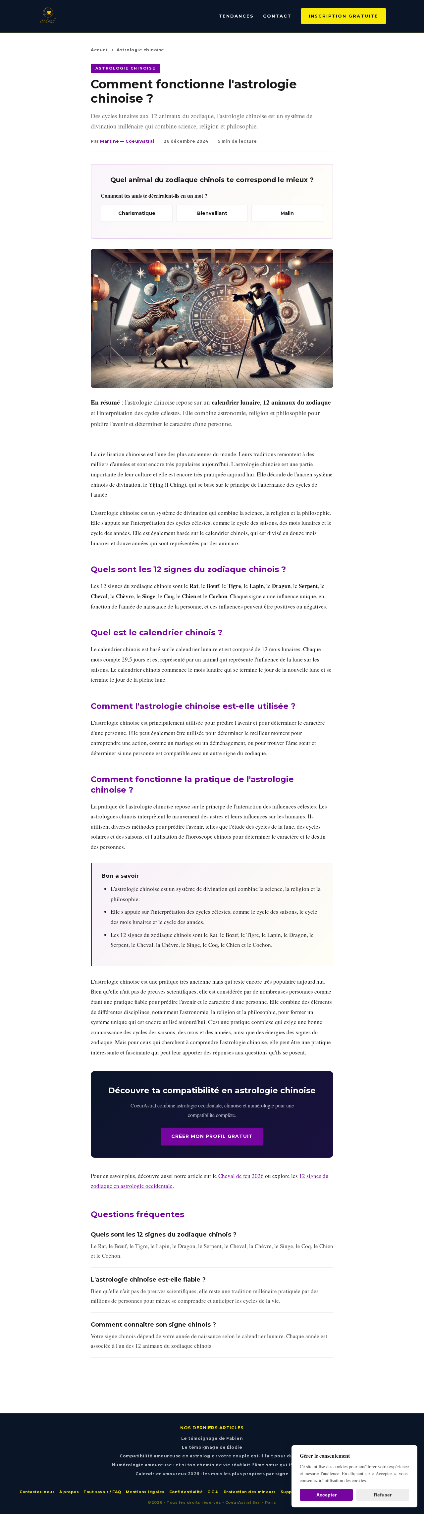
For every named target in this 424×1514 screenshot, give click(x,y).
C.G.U (213, 1492)
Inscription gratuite (343, 16)
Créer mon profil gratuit (212, 1136)
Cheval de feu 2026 (241, 1176)
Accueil (100, 49)
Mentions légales (145, 1492)
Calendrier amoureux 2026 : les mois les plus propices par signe (212, 1473)
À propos (69, 1492)
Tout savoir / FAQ (102, 1492)
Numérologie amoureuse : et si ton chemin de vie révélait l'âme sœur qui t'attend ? (212, 1464)
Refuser (383, 1494)
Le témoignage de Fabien (212, 1438)
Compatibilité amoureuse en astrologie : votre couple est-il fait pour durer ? (212, 1455)
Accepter (326, 1494)
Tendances (236, 16)
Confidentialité (186, 1492)
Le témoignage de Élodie (212, 1447)
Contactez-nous (37, 1492)
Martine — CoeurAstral (127, 141)
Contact (277, 16)
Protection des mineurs (250, 1492)
